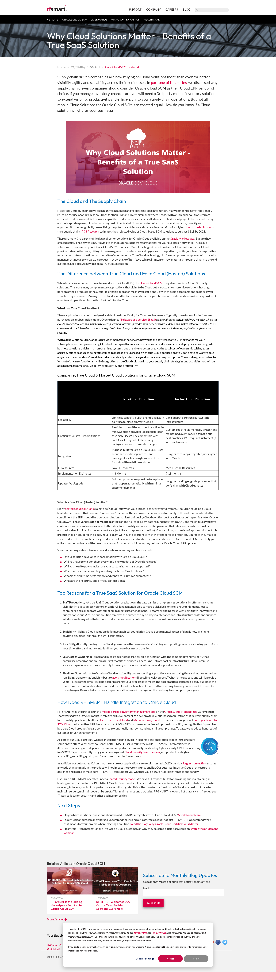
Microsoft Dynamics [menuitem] (125, 19)
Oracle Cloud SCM (114, 67)
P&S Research (90, 231)
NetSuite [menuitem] (52, 19)
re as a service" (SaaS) (143, 319)
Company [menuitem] (153, 9)
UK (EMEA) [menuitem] (53, 948)
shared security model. (122, 779)
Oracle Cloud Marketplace (180, 711)
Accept (170, 958)
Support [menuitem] (135, 9)
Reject (196, 958)
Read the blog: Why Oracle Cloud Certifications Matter (164, 824)
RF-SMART (60, 957)
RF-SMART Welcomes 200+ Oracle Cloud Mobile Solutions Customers (114, 905)
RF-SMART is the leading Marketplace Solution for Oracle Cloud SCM (67, 905)
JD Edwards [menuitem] (99, 19)
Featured (133, 67)
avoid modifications (124, 677)
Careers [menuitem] (171, 9)
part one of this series (169, 82)
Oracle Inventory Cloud (113, 720)
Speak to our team (189, 815)
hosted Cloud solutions (79, 508)
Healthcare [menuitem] (151, 19)
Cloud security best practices (142, 752)
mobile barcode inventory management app (128, 711)
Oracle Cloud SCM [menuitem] (74, 19)
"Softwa (125, 319)
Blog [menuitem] (186, 9)
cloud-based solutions (198, 227)
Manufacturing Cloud (146, 720)
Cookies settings (145, 958)
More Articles (56, 919)
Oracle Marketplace (182, 238)
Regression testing (194, 763)
